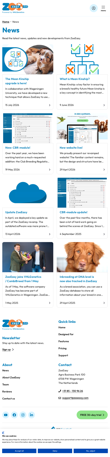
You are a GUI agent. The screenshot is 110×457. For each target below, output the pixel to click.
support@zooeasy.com (75, 397)
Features (63, 341)
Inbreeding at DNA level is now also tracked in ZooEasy (78, 279)
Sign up (6, 349)
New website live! (71, 147)
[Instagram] (22, 415)
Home (5, 21)
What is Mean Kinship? (75, 79)
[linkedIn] (31, 415)
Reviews (7, 391)
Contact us (8, 398)
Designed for (66, 334)
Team (5, 384)
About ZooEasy (11, 377)
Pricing (62, 348)
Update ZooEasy (16, 212)
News (5, 370)
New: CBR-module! (17, 147)
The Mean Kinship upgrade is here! (17, 81)
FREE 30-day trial (90, 415)
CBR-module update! (74, 212)
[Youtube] (5, 415)
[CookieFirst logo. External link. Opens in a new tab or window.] (3, 433)
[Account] (94, 8)
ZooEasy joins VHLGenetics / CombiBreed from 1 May (23, 279)
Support (63, 355)
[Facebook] (14, 415)
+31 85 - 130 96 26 (72, 391)
